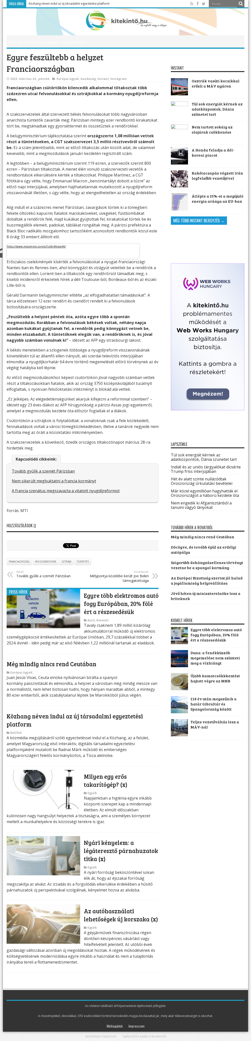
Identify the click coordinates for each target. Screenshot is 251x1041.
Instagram (118, 79)
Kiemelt (102, 620)
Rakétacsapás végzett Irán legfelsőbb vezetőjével (217, 175)
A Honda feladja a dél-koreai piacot (213, 152)
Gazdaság (88, 79)
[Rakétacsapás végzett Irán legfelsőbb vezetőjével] (179, 179)
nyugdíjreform (45, 561)
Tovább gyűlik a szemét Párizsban (43, 471)
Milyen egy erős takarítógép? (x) (105, 780)
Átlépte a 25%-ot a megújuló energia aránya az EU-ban (217, 198)
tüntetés (83, 561)
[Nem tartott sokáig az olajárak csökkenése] (179, 132)
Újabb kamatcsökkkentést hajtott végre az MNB (215, 678)
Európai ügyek (68, 79)
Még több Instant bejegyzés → (199, 221)
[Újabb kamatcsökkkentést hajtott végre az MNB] (179, 688)
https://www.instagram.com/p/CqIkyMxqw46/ (36, 246)
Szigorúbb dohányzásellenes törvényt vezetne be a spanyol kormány (207, 565)
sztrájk (66, 561)
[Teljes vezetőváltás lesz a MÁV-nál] (179, 734)
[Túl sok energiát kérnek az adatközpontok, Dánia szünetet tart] (179, 109)
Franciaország (19, 561)
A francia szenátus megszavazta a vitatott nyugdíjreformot (66, 490)
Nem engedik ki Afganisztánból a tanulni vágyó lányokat (201, 505)
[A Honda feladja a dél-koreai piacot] (179, 155)
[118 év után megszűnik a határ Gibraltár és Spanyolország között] (179, 711)
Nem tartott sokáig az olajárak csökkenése (212, 129)
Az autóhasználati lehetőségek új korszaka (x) (121, 915)
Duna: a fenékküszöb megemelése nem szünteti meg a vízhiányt (215, 657)
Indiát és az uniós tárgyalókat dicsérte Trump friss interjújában (206, 469)
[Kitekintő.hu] (125, 27)
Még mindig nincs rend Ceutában (51, 664)
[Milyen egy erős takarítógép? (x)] (43, 807)
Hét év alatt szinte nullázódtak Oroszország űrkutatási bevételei (201, 481)
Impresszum (136, 1025)
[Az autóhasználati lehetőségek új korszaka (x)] (43, 942)
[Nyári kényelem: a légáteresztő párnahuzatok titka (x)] (43, 874)
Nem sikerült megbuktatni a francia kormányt (54, 481)
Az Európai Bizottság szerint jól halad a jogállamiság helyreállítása (207, 580)
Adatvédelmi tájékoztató (100, 1036)
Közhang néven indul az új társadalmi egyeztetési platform (69, 3)
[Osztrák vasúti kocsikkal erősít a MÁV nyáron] (179, 86)
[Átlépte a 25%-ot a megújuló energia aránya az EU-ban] (179, 202)
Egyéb (92, 793)
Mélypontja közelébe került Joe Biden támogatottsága (119, 576)
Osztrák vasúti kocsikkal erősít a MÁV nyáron (215, 83)
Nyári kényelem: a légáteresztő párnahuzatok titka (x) (121, 851)
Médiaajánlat (115, 1025)
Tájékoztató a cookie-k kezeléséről (144, 1036)
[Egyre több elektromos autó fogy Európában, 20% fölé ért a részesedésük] (43, 626)
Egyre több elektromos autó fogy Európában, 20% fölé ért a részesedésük (121, 603)
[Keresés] (240, 3)
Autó (91, 620)
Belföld (16, 733)
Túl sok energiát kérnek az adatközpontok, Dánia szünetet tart (217, 109)
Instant (103, 79)
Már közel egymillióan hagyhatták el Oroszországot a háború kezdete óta (205, 493)
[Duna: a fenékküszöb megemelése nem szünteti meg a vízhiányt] (179, 665)
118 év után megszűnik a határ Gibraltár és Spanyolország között (213, 704)
